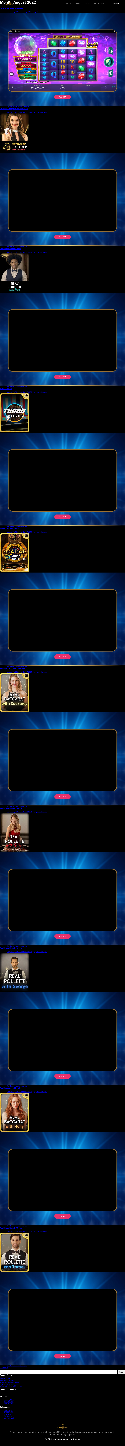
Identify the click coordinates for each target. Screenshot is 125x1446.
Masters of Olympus (7, 1380)
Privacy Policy (99, 3)
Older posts (4, 1368)
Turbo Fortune (6, 388)
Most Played (8, 1411)
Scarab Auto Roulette (9, 528)
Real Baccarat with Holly (10, 1088)
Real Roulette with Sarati (11, 808)
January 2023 (8, 1402)
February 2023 (9, 1400)
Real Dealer (11, 246)
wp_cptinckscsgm (39, 12)
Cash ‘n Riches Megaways (11, 8)
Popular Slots (8, 1414)
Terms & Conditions (82, 3)
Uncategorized (12, 107)
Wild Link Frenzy (5, 1379)
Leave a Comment (23, 107)
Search (2, 1369)
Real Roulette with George (11, 948)
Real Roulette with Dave (10, 248)
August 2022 (8, 1403)
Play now (62, 97)
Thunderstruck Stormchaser (9, 1382)
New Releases (8, 1412)
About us (68, 3)
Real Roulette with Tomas (11, 1228)
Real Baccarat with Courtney (12, 668)
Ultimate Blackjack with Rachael (14, 108)
